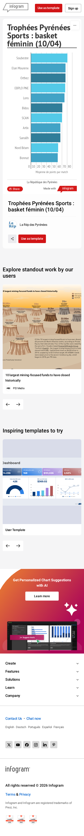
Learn (10, 687)
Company (12, 695)
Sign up (73, 8)
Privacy (25, 794)
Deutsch (21, 727)
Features (12, 671)
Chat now (33, 718)
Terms (10, 794)
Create (10, 663)
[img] (49, 57)
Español (47, 727)
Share (16, 189)
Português (34, 727)
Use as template (49, 8)
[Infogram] (15, 8)
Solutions (12, 679)
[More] (75, 25)
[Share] (12, 239)
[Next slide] (18, 404)
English (9, 727)
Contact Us (13, 718)
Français (59, 727)
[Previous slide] (8, 404)
